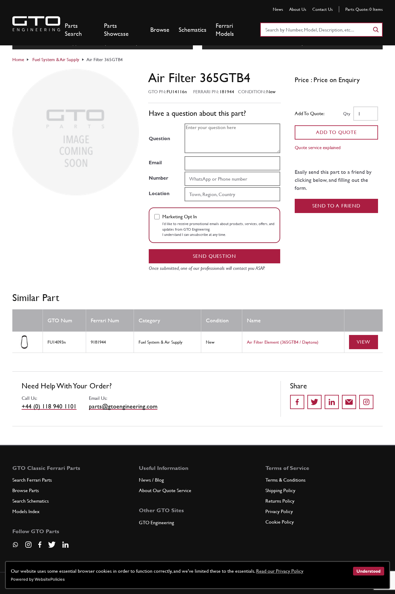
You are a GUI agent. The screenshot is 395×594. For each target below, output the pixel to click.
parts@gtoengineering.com (123, 406)
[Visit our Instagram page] (28, 544)
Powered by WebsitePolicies (38, 579)
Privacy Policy (279, 511)
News (278, 9)
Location (159, 193)
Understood (368, 571)
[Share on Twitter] (314, 402)
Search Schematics (30, 501)
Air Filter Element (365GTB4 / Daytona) (282, 342)
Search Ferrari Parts (32, 480)
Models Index (26, 511)
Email (155, 162)
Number (158, 178)
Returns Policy (279, 501)
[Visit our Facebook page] (39, 544)
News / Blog (151, 480)
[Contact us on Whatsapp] (15, 546)
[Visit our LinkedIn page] (65, 544)
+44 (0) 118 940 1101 (49, 406)
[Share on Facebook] (297, 402)
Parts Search (73, 29)
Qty (346, 113)
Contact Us (322, 9)
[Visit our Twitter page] (52, 544)
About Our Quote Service (165, 490)
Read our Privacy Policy (279, 571)
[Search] (375, 30)
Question (159, 138)
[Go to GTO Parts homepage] (36, 24)
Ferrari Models (225, 29)
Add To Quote (336, 132)
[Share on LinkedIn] (332, 402)
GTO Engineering (156, 522)
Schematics (192, 29)
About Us (297, 9)
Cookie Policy (279, 522)
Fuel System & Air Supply (55, 59)
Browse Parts (25, 490)
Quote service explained (318, 147)
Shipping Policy (280, 490)
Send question (214, 256)
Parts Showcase (116, 29)
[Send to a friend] (349, 402)
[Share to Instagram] (366, 402)
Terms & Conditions (285, 480)
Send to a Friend (336, 206)
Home (18, 59)
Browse (159, 29)
